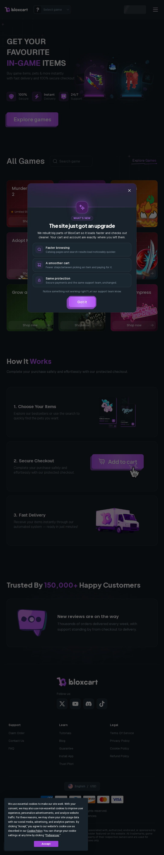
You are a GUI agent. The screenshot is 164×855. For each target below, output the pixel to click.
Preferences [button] (52, 835)
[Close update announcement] (129, 190)
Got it (82, 302)
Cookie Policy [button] (34, 830)
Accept (46, 843)
